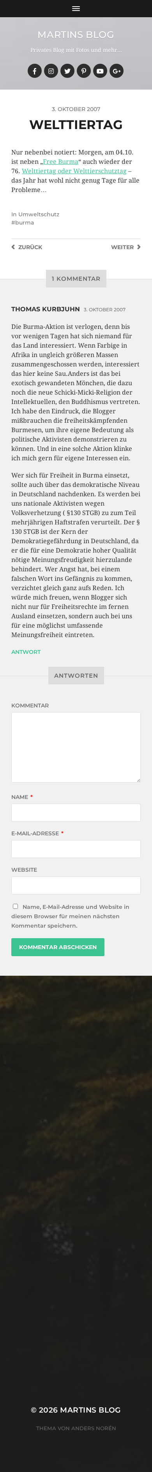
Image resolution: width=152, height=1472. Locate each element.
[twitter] (67, 71)
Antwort (26, 651)
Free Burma (60, 161)
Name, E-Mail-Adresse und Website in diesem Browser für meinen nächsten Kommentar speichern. (70, 916)
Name (22, 797)
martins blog (75, 34)
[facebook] (35, 71)
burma (24, 222)
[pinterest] (84, 71)
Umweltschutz (38, 214)
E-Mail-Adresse (37, 833)
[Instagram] (51, 71)
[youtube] (100, 71)
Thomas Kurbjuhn (45, 309)
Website (24, 869)
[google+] (117, 71)
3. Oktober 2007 (104, 309)
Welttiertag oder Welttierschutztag (74, 171)
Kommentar (30, 705)
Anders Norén (93, 1428)
